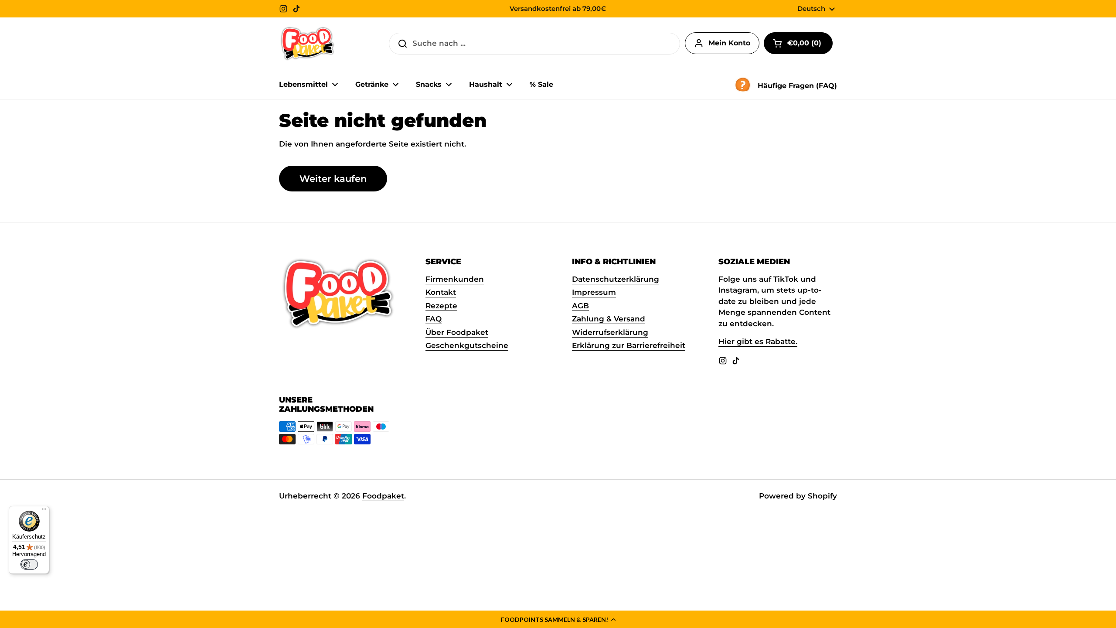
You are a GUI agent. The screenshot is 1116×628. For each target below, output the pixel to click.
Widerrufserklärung (610, 332)
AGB (580, 305)
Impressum (594, 292)
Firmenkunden (454, 279)
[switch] (29, 564)
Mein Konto (729, 43)
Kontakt (440, 292)
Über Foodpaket (456, 332)
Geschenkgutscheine (466, 345)
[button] (558, 619)
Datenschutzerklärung (615, 279)
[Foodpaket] (307, 43)
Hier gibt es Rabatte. (757, 341)
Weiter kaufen (333, 178)
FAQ (433, 318)
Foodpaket (383, 495)
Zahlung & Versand (608, 318)
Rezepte (441, 305)
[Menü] (44, 511)
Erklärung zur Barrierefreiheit (628, 345)
